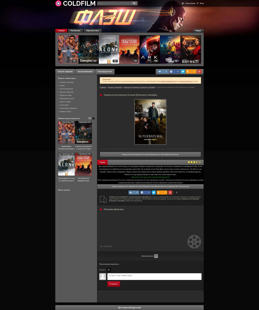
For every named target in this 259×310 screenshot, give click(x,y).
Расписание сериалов (68, 108)
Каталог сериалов (65, 72)
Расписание (75, 31)
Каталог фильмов (85, 72)
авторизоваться (186, 81)
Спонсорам (64, 105)
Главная (61, 31)
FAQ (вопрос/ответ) (67, 99)
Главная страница (67, 82)
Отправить (113, 284)
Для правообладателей (129, 307)
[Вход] (109, 270)
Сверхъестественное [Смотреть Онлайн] (139, 87)
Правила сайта (65, 111)
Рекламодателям (105, 72)
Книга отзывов (65, 102)
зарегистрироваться (168, 81)
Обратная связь (92, 31)
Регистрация (190, 3)
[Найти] (134, 3)
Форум (198, 31)
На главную (75, 3)
